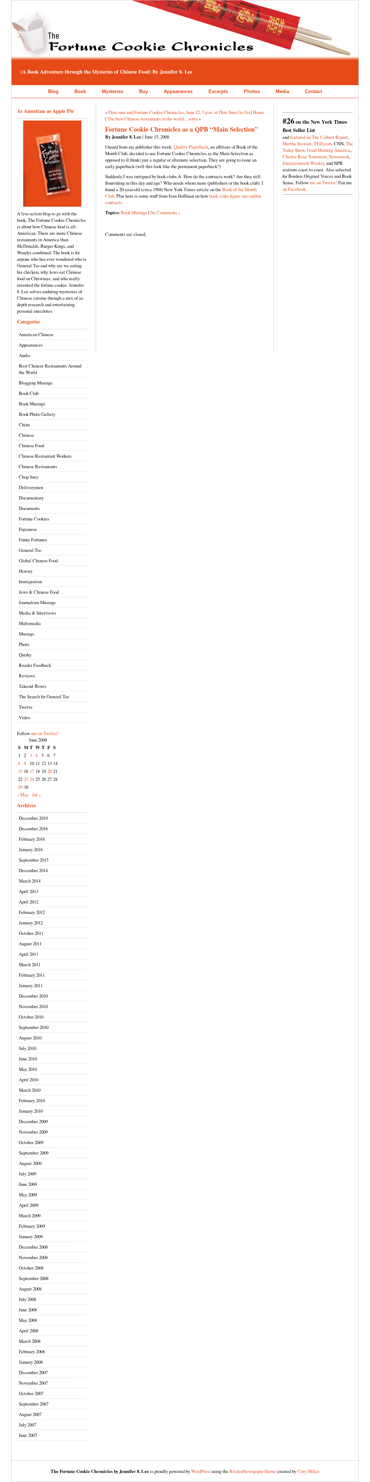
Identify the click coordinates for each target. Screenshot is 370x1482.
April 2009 (28, 1205)
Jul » (36, 794)
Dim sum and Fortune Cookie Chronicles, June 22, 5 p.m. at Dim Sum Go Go (179, 112)
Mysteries (112, 91)
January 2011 (31, 985)
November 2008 (33, 1257)
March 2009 (29, 1215)
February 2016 (32, 839)
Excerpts (218, 91)
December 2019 (33, 818)
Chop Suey (29, 477)
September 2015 (33, 860)
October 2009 (31, 1142)
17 (32, 771)
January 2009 (31, 1236)
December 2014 (33, 870)
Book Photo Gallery (37, 414)
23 (26, 779)
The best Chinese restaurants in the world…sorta (152, 118)
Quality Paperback (191, 147)
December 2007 (33, 1372)
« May (23, 794)
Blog (53, 91)
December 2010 (33, 996)
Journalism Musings (37, 602)
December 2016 (33, 828)
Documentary (31, 497)
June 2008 (28, 1309)
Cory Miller (308, 1471)
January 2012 (31, 922)
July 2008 (27, 1299)
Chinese (26, 435)
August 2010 (30, 1037)
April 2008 (28, 1330)
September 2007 (33, 1403)
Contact (313, 91)
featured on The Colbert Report (319, 137)
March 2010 (29, 1090)
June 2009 (28, 1184)
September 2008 (33, 1278)
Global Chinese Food (38, 560)
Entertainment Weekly (303, 163)
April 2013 (28, 891)
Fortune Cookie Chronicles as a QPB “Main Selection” (181, 129)
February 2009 (32, 1226)
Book (80, 91)
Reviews (27, 675)
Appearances (178, 91)
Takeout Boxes (32, 686)
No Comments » (165, 212)
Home (258, 112)
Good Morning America (328, 150)
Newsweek (339, 156)
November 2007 (33, 1383)
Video (24, 717)
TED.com (323, 143)
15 (20, 771)
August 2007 (30, 1414)
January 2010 (31, 1111)
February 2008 (32, 1351)
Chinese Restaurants (38, 466)
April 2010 (28, 1079)
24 (32, 779)
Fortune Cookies (34, 518)
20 (49, 771)
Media (282, 91)
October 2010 (31, 1016)
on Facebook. (295, 189)
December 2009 (33, 1121)
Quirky (25, 654)
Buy (143, 91)
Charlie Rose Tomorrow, (305, 156)
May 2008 (28, 1320)
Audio (24, 355)
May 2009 (28, 1194)
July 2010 (27, 1048)
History (26, 571)
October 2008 (31, 1268)
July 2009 (27, 1173)
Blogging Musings (35, 382)
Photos (252, 91)
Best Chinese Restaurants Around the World (50, 368)
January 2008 (31, 1362)
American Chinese (36, 334)
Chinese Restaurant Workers (45, 456)
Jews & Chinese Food (39, 592)
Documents (29, 508)
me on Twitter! (45, 733)
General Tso (30, 550)
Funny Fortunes (33, 539)
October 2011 (31, 933)
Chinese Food (31, 445)
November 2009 (33, 1132)
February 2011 (32, 975)
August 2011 (30, 943)
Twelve (26, 707)
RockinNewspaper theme (252, 1471)
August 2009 (30, 1163)
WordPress (201, 1471)
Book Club (29, 393)
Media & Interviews (37, 613)
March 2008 (29, 1341)
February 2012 (32, 912)
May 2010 (28, 1069)
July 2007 (27, 1424)
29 (20, 787)
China (24, 424)
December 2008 (33, 1247)
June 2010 (28, 1058)
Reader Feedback (35, 665)
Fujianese (28, 529)
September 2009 (33, 1152)
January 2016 (31, 849)
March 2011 (29, 964)
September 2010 (33, 1027)
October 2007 (31, 1393)
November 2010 (33, 1006)
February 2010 (32, 1100)
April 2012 (28, 901)
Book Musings (32, 403)
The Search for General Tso (44, 696)
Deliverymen (31, 487)
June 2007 (28, 1435)
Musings (26, 633)
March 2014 (29, 881)
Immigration (30, 581)
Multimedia (30, 623)
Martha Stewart (297, 143)
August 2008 (30, 1288)
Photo (24, 644)
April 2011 (28, 954)
